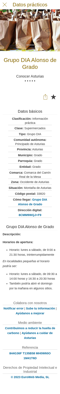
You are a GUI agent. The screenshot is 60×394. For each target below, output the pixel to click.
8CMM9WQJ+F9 (30, 215)
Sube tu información (40, 308)
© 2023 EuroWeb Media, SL (30, 377)
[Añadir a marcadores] (53, 97)
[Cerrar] (5, 5)
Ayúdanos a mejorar (30, 313)
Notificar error (14, 308)
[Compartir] (45, 97)
